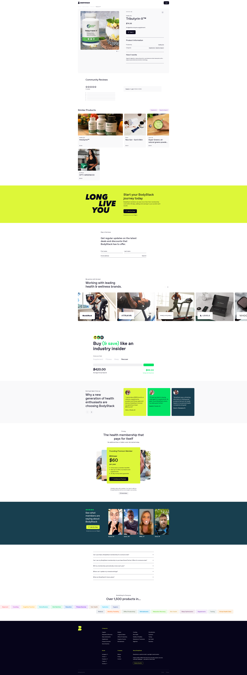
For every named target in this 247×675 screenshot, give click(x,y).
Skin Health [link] (135, 634)
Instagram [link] (104, 654)
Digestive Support (160, 47)
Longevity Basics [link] (121, 634)
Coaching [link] (135, 632)
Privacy (167, 672)
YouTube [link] (104, 663)
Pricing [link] (119, 656)
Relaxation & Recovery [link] (107, 634)
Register (128, 89)
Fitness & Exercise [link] (106, 641)
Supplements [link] (105, 639)
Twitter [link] (104, 661)
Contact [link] (119, 659)
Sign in (135, 215)
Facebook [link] (104, 659)
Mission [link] (119, 654)
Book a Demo (124, 493)
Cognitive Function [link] (122, 639)
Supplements (152, 47)
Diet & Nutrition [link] (105, 643)
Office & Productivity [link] (122, 637)
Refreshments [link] (121, 641)
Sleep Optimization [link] (106, 637)
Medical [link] (119, 632)
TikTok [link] (103, 656)
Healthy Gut (129, 15)
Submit (144, 256)
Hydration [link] (151, 634)
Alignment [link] (135, 641)
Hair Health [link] (151, 639)
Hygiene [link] (104, 632)
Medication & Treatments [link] (139, 639)
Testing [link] (150, 637)
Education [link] (151, 641)
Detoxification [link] (152, 632)
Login (132, 89)
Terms (162, 672)
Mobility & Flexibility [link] (137, 637)
